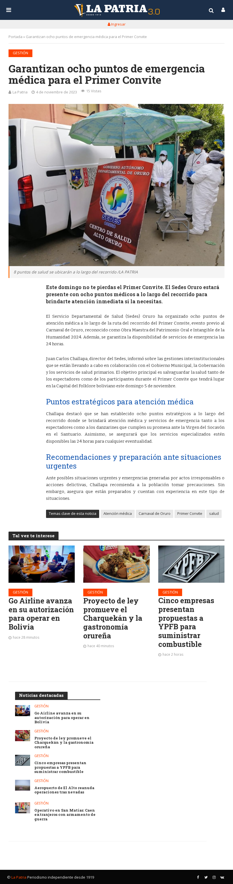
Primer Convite (189, 513)
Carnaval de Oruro (154, 513)
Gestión (20, 52)
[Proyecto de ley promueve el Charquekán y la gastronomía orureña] (116, 564)
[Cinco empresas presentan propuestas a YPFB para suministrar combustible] (191, 564)
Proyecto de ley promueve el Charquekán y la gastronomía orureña (112, 618)
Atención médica (117, 513)
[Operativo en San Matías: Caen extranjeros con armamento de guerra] (22, 807)
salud (214, 513)
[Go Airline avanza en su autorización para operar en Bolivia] (42, 564)
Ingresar (118, 24)
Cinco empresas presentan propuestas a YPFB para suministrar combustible (186, 622)
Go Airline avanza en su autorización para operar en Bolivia (41, 613)
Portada (15, 36)
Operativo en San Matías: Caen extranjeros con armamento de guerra (64, 815)
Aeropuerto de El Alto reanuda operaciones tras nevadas (64, 790)
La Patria (20, 92)
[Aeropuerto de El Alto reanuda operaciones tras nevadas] (22, 785)
